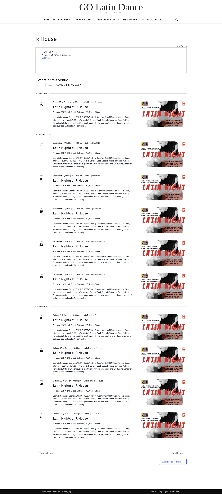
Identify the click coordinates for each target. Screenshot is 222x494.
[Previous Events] (37, 85)
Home (47, 20)
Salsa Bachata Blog (107, 20)
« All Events (182, 46)
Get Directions (47, 58)
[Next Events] (42, 85)
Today (50, 85)
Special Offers (154, 20)
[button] (176, 20)
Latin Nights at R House (70, 107)
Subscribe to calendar (171, 461)
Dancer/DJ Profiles (132, 20)
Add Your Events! (84, 20)
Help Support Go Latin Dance (169, 492)
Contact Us (152, 492)
